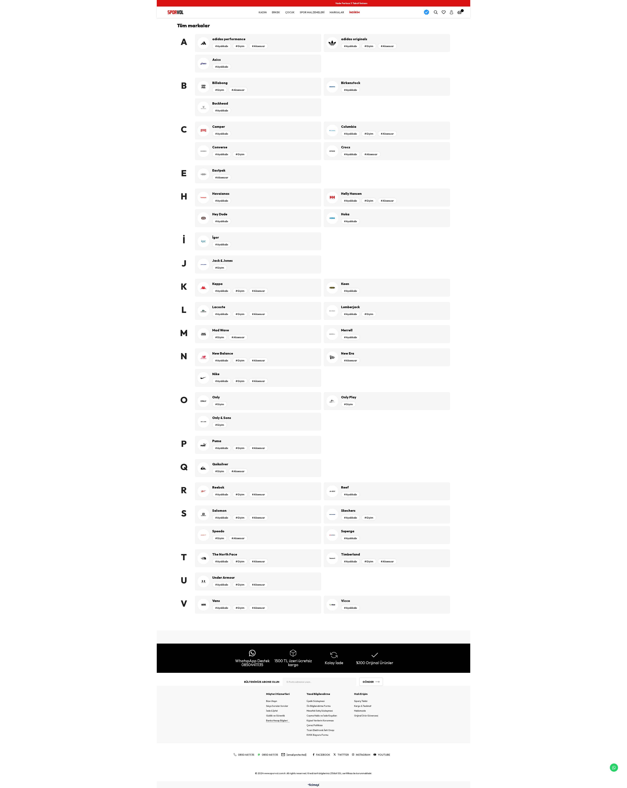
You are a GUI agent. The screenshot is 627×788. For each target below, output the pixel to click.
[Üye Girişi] (451, 12)
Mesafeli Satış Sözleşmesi (320, 710)
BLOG (582, 3)
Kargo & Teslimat (362, 706)
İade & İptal (272, 710)
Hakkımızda (360, 710)
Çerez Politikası (315, 725)
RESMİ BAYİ (545, 3)
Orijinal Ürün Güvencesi (366, 715)
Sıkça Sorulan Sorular (277, 706)
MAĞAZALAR (565, 3)
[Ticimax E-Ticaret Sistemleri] (313, 785)
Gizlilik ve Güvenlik (275, 715)
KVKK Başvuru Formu (317, 734)
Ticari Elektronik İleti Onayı (320, 730)
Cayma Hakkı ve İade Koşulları (322, 715)
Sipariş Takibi (360, 701)
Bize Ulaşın (271, 701)
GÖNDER (368, 681)
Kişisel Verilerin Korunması (320, 720)
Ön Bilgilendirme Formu (319, 706)
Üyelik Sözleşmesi (316, 701)
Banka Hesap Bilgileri (277, 720)
